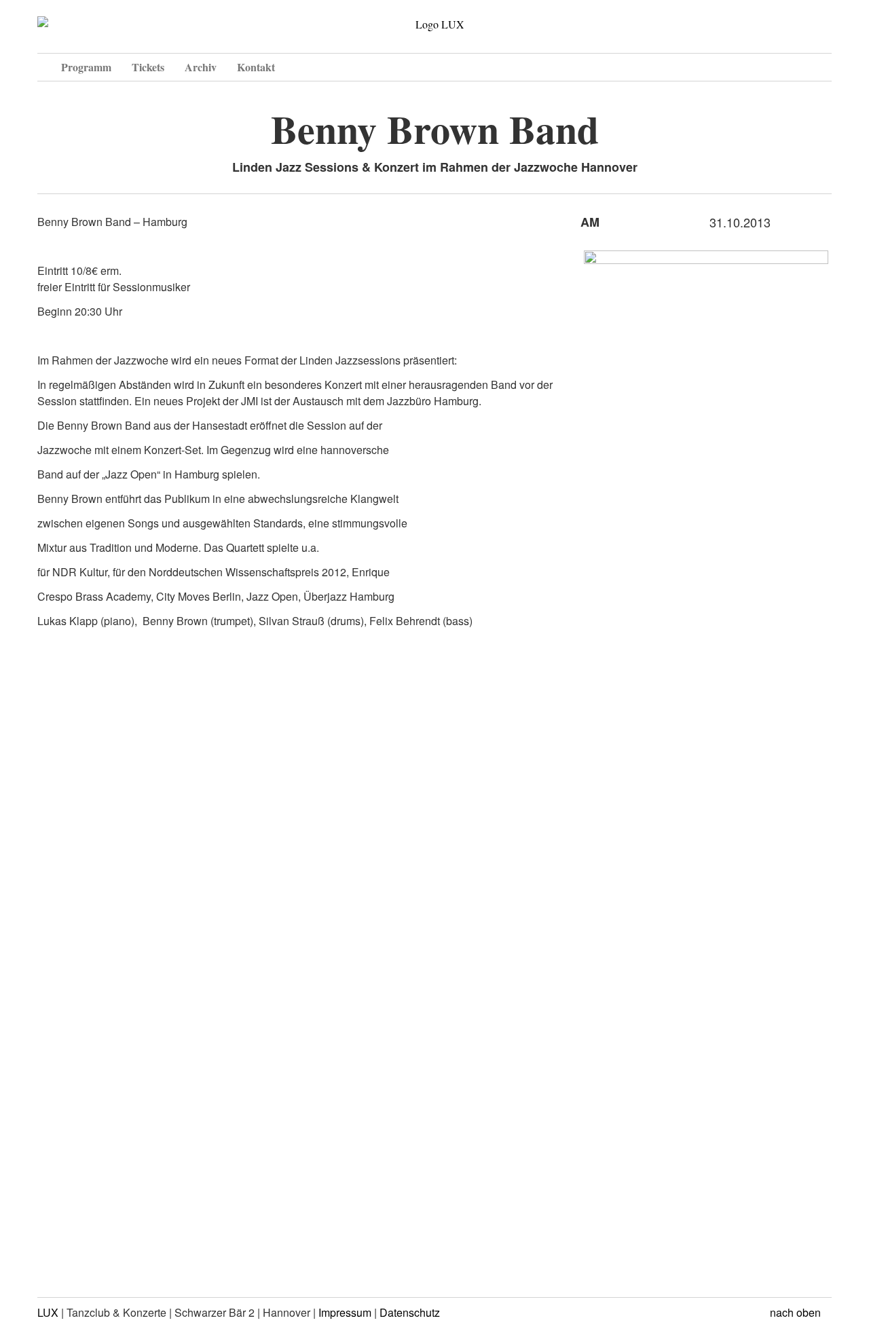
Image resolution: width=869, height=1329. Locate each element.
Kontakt (256, 67)
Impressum (344, 1312)
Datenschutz (410, 1312)
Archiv (201, 67)
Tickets (148, 67)
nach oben (797, 1312)
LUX (47, 1312)
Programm (86, 67)
